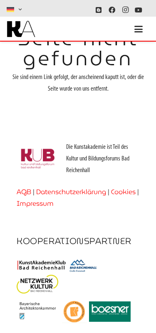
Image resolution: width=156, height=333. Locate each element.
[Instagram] (125, 10)
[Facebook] (112, 10)
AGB (24, 192)
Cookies (123, 192)
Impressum (35, 203)
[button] (14, 9)
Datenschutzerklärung (71, 192)
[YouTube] (138, 10)
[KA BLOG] (98, 10)
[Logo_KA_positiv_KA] (21, 29)
